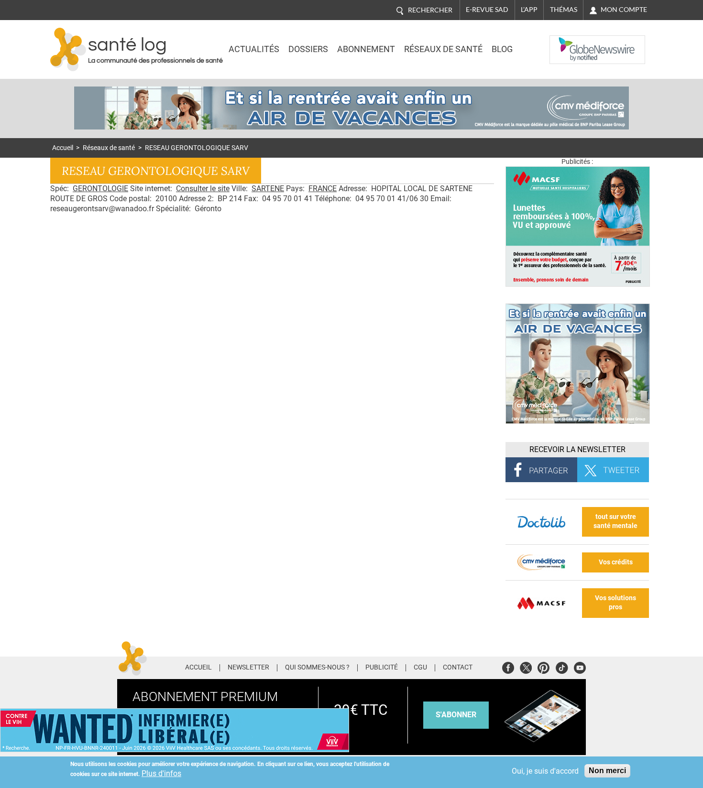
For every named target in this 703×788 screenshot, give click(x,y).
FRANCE (322, 188)
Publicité (381, 667)
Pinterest (543, 666)
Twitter (526, 666)
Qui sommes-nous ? (317, 667)
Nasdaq (568, 42)
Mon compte (624, 9)
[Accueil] (68, 49)
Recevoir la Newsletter (577, 449)
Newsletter (248, 667)
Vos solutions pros (615, 602)
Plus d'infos (161, 773)
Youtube (580, 666)
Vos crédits (616, 562)
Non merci (607, 770)
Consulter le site (203, 188)
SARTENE (268, 188)
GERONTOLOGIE (100, 188)
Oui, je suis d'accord (545, 771)
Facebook (508, 666)
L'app (529, 9)
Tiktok (561, 666)
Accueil (62, 148)
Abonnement (366, 49)
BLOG (502, 49)
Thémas (563, 9)
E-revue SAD (487, 9)
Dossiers (308, 49)
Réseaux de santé (443, 49)
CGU (420, 667)
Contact (457, 667)
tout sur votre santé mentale (615, 521)
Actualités (254, 49)
